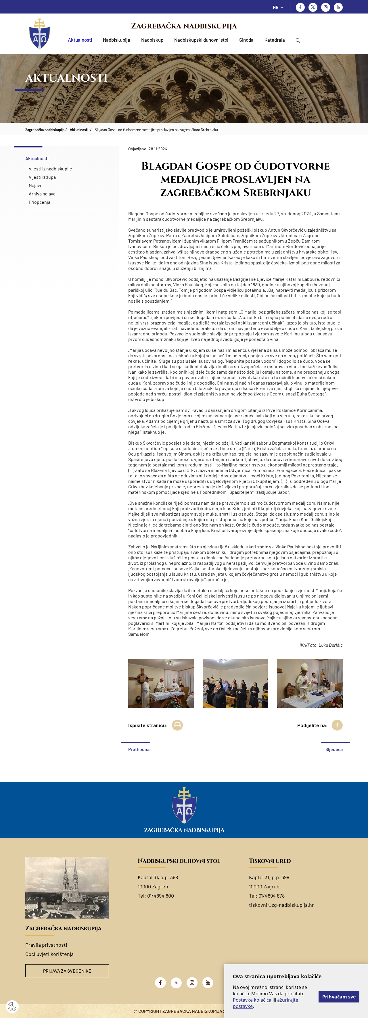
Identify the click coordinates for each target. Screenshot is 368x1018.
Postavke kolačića (252, 1000)
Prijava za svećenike (67, 970)
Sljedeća (334, 749)
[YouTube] (207, 982)
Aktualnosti (80, 40)
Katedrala (274, 40)
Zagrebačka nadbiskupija (184, 26)
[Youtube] (338, 7)
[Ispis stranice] (177, 725)
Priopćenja (39, 202)
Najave (36, 185)
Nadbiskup (152, 40)
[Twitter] (312, 7)
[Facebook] (300, 7)
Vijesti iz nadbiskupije (50, 168)
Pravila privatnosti (46, 945)
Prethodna (139, 749)
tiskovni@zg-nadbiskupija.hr (281, 905)
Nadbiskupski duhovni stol (201, 40)
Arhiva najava (42, 193)
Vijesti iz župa (42, 177)
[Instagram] (325, 7)
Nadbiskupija (116, 40)
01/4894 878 (271, 895)
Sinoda (246, 40)
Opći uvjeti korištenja (49, 954)
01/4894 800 (160, 895)
